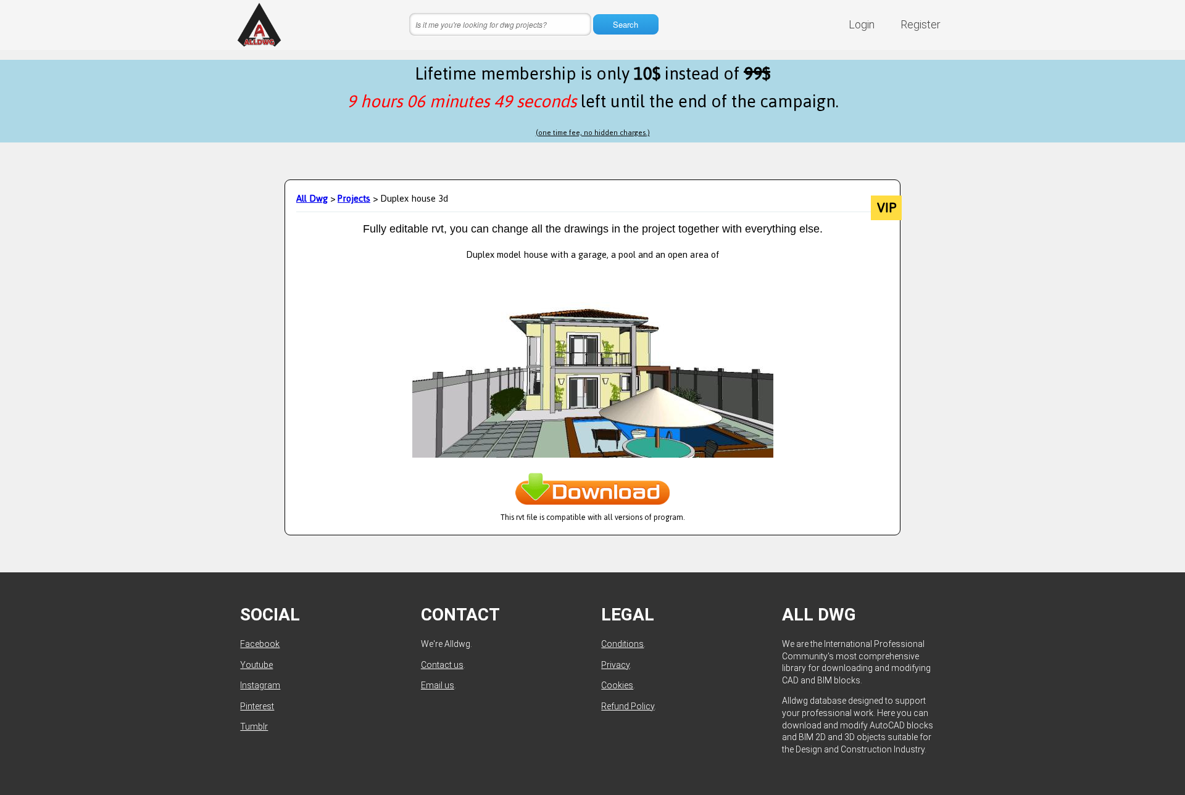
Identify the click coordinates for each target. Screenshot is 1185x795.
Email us (437, 685)
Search (625, 24)
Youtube (256, 665)
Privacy (615, 665)
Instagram (260, 685)
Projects (354, 198)
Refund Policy (627, 706)
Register (920, 24)
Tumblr (254, 726)
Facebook (260, 644)
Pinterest (257, 706)
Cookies (617, 685)
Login (862, 24)
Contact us (442, 665)
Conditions (622, 644)
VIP (886, 208)
